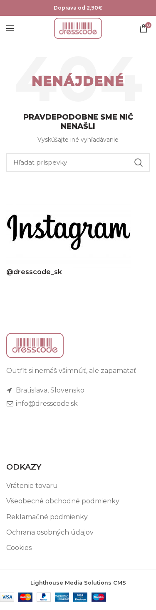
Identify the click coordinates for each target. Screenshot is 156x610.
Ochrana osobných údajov (50, 532)
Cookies (19, 548)
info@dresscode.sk (46, 404)
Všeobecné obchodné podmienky (62, 501)
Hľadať (138, 162)
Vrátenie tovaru (32, 486)
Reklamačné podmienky (47, 517)
